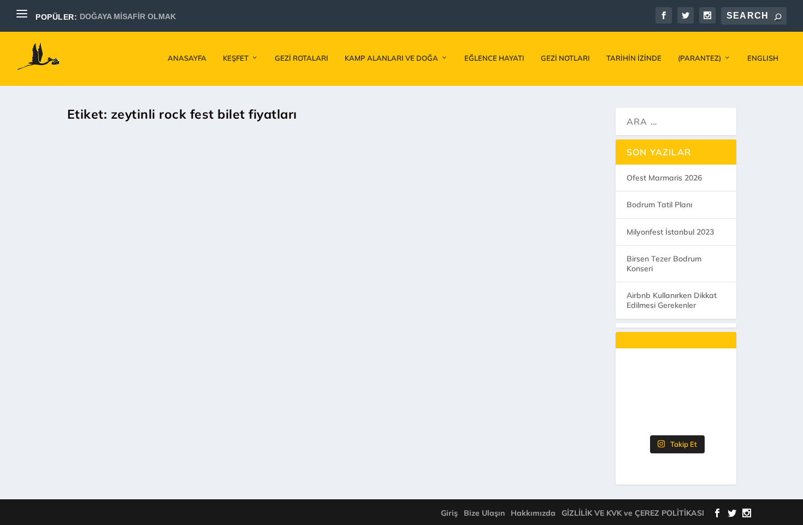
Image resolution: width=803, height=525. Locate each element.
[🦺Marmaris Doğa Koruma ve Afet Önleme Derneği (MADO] (641, 418)
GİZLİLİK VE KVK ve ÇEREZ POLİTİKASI (633, 513)
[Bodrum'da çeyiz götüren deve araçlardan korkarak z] (641, 396)
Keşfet (236, 58)
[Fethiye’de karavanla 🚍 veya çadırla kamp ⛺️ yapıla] (675, 396)
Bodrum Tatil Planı (659, 204)
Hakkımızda (533, 513)
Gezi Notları (565, 58)
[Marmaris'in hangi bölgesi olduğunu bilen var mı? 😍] (675, 374)
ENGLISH (762, 58)
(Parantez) (699, 58)
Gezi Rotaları (301, 58)
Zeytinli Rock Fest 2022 (151, 387)
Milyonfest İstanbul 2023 (670, 232)
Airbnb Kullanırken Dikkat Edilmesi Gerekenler (672, 300)
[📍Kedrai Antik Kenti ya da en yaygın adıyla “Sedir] (710, 396)
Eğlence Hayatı (494, 58)
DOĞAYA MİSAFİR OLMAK (128, 16)
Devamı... (115, 451)
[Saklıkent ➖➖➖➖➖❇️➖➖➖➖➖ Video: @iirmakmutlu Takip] (710, 418)
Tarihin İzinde (634, 58)
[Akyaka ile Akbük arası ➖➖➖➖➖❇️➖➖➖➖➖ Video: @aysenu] (675, 418)
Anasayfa (187, 58)
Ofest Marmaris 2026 (664, 178)
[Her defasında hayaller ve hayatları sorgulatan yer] (641, 374)
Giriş (449, 513)
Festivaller (187, 406)
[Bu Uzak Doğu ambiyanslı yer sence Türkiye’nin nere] (710, 374)
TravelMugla (106, 406)
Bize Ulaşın (484, 513)
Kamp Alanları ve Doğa (391, 58)
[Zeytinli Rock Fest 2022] (266, 249)
